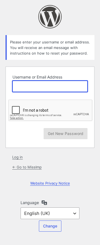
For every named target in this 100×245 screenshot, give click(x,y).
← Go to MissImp (27, 167)
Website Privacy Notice (50, 183)
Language (30, 202)
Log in (17, 157)
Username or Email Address (37, 77)
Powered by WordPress (50, 16)
